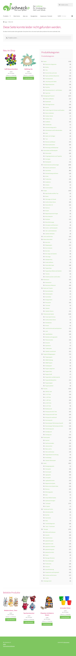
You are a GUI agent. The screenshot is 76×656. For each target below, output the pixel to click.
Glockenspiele (48, 294)
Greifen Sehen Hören (50, 202)
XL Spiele (47, 506)
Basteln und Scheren (50, 167)
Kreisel (47, 210)
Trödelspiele (48, 348)
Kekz (46, 520)
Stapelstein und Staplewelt (52, 572)
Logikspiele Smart (50, 480)
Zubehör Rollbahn (50, 233)
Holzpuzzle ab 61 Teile (51, 411)
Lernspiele (48, 477)
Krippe (45, 190)
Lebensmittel (48, 446)
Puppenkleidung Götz (50, 380)
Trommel (47, 305)
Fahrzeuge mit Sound (50, 199)
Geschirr (47, 440)
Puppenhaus (48, 268)
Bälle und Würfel (49, 98)
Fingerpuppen (48, 357)
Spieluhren (48, 345)
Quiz (46, 495)
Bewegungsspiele (49, 466)
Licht (46, 331)
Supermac (47, 93)
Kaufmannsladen (49, 443)
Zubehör (47, 308)
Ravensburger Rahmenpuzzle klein (54, 426)
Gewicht (47, 535)
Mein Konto (17, 16)
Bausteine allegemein (50, 64)
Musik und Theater (48, 288)
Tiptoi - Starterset (50, 526)
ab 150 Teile (48, 403)
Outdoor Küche (49, 116)
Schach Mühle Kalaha (50, 497)
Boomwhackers (49, 291)
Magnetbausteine (49, 84)
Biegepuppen (48, 245)
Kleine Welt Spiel (49, 265)
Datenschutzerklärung (9, 646)
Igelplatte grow (49, 541)
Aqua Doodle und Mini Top (51, 193)
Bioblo (47, 67)
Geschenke (48, 170)
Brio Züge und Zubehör (51, 253)
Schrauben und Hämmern (51, 225)
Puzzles (45, 388)
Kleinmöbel (48, 153)
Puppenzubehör (49, 385)
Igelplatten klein (49, 552)
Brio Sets (47, 251)
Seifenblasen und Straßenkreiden (53, 130)
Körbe (46, 176)
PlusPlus (47, 87)
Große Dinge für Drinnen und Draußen (54, 110)
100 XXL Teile (48, 391)
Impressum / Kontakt (46, 16)
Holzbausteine (49, 78)
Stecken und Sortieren (50, 575)
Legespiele (48, 474)
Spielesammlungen (50, 500)
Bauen (45, 61)
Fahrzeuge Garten (49, 104)
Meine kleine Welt (47, 239)
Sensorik (47, 342)
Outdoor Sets (48, 119)
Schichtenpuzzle (49, 429)
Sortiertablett (49, 187)
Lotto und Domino (48, 236)
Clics (46, 70)
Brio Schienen (48, 248)
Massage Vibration (50, 558)
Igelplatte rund (49, 543)
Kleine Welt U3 (49, 205)
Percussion (48, 302)
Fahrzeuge (48, 256)
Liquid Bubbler (49, 334)
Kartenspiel (48, 472)
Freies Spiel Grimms (50, 317)
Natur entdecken (49, 113)
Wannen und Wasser (50, 142)
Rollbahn (47, 219)
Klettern (47, 208)
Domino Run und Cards (51, 73)
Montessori (46, 279)
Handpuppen (48, 365)
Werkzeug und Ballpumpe (51, 147)
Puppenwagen (49, 383)
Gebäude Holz (48, 259)
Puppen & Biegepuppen (49, 354)
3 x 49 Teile (48, 400)
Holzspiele (48, 469)
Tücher (47, 578)
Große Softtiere (49, 262)
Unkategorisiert (47, 581)
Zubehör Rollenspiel (50, 460)
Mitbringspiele (49, 492)
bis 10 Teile (48, 406)
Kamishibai (48, 297)
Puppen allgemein (50, 368)
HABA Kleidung (49, 360)
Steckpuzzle (48, 434)
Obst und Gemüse (49, 452)
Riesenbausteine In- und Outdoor (53, 90)
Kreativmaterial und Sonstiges (51, 165)
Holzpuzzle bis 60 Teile (51, 414)
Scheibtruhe (48, 124)
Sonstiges (47, 159)
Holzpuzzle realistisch (51, 417)
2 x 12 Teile (48, 394)
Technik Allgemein (50, 523)
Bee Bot (47, 515)
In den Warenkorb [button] (11, 78)
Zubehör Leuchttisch (50, 351)
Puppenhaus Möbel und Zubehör (53, 271)
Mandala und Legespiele (51, 337)
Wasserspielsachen (50, 144)
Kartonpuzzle (48, 420)
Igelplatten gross (49, 549)
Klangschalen (48, 299)
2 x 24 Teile (48, 397)
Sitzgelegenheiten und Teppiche (53, 156)
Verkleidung (48, 457)
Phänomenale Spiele (48, 314)
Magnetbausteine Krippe (51, 213)
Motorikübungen (49, 561)
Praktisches (48, 179)
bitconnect (66, 642)
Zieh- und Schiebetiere (51, 231)
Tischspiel (47, 503)
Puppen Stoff (48, 374)
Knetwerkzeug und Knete (51, 173)
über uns (25, 16)
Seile (46, 133)
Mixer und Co (48, 449)
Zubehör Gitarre (49, 311)
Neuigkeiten (34, 16)
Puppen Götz (48, 371)
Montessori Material (50, 285)
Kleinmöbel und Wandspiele (50, 150)
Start (6, 22)
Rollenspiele (46, 437)
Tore (46, 139)
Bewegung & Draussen (49, 96)
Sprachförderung (49, 569)
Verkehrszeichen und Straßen (52, 276)
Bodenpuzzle (48, 408)
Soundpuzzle (48, 431)
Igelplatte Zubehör (50, 546)
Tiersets (47, 274)
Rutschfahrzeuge (49, 222)
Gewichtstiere (48, 538)
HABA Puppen (48, 363)
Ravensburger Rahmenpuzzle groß (54, 423)
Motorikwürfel (49, 216)
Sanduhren (48, 182)
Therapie (45, 529)
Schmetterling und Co (50, 127)
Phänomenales (49, 340)
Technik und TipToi (48, 509)
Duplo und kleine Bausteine (52, 76)
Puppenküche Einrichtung (51, 454)
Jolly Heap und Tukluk (50, 81)
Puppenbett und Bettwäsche (52, 377)
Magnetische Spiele (50, 483)
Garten (47, 107)
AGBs (4, 644)
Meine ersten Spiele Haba (51, 486)
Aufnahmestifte (49, 512)
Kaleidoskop (48, 322)
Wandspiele (48, 162)
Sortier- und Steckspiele (51, 228)
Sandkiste (47, 121)
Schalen (47, 185)
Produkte (5, 16)
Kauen (46, 555)
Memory (47, 489)
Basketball (48, 101)
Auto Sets (47, 242)
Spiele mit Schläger (50, 136)
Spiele (44, 463)
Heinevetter (48, 282)
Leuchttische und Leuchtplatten (53, 328)
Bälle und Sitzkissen (50, 532)
